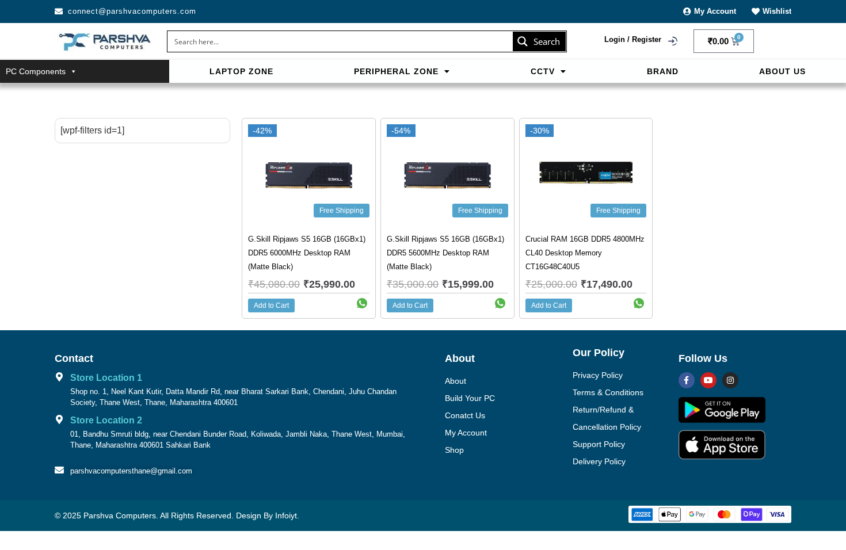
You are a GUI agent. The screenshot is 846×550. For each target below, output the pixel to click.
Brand (663, 71)
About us (782, 71)
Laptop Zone (241, 71)
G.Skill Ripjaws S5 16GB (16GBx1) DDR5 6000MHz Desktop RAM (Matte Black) (306, 253)
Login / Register (632, 39)
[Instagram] (730, 380)
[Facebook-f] (687, 380)
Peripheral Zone (396, 71)
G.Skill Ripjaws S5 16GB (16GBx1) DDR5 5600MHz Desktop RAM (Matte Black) (445, 253)
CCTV (543, 71)
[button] (402, 71)
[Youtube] (708, 380)
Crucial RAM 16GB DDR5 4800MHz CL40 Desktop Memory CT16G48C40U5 (585, 253)
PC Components (36, 71)
